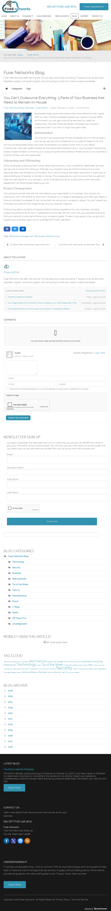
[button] (104, 88)
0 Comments (82, 108)
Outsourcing (53, 236)
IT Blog (15, 607)
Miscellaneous (19, 595)
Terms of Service (79, 899)
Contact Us (97, 16)
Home (4, 16)
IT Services (68, 665)
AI (93, 665)
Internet (75, 669)
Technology (18, 562)
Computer (45, 669)
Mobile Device (83, 669)
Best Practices (38, 661)
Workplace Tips (15, 661)
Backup (19, 672)
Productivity (10, 664)
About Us (14, 16)
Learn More (14, 884)
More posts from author (96, 291)
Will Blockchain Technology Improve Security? (30, 244)
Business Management (22, 236)
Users (39, 665)
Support (84, 16)
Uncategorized (19, 623)
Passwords (16, 669)
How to (16, 590)
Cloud (15, 601)
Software (26, 672)
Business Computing (93, 661)
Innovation (25, 662)
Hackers (7, 662)
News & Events (62, 16)
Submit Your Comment (18, 418)
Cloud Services (44, 16)
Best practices (19, 578)
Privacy (39, 669)
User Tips (65, 672)
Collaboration (102, 669)
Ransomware (92, 669)
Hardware (24, 669)
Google (49, 661)
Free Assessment (94, 6)
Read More (14, 787)
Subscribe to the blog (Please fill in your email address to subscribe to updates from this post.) (49, 389)
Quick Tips (79, 661)
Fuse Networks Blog (14, 108)
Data (90, 665)
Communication (74, 672)
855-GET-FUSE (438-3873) (62, 6)
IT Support (33, 669)
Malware (72, 661)
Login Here (99, 353)
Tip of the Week (20, 584)
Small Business (77, 665)
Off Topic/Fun (19, 618)
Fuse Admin (42, 108)
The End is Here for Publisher (19, 769)
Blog (74, 16)
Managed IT (27, 16)
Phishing (53, 669)
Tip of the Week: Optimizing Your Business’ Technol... (81, 244)
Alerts (15, 612)
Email (54, 661)
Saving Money (99, 665)
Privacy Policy (63, 899)
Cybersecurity (8, 669)
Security (16, 567)
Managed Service (63, 662)
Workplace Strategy (10, 672)
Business (29, 108)
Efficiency (34, 672)
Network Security (54, 672)
